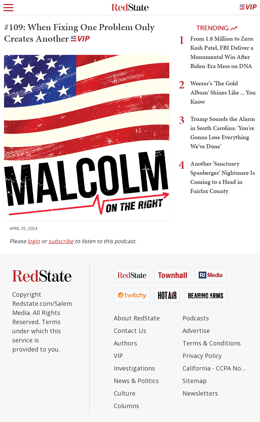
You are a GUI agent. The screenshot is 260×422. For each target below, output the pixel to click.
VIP (118, 356)
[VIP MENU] (248, 7)
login (33, 241)
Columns (126, 406)
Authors (125, 343)
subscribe (60, 241)
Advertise (196, 330)
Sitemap (194, 381)
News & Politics (136, 381)
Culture (124, 393)
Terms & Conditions (211, 343)
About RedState (137, 318)
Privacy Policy (202, 356)
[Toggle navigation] (8, 7)
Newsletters (200, 393)
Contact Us (130, 330)
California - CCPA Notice (215, 368)
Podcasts (195, 318)
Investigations (134, 368)
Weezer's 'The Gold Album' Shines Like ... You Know (223, 92)
